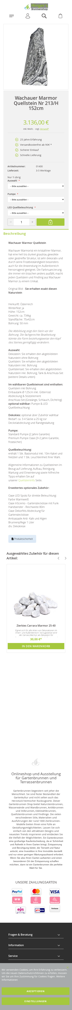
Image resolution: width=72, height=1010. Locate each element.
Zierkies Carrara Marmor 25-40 (36, 625)
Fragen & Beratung (20, 934)
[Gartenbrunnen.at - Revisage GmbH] (36, 7)
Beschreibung (14, 233)
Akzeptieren (36, 991)
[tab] (36, 934)
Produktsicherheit (23, 538)
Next (64, 558)
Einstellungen (35, 1001)
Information (16, 945)
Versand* (44, 129)
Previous (57, 558)
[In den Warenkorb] (50, 222)
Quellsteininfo (26, 480)
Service (13, 956)
